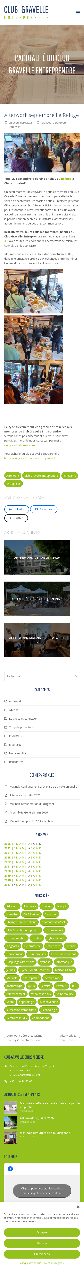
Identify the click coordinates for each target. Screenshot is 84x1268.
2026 (7, 844)
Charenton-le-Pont (53, 922)
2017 (7, 884)
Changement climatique (21, 922)
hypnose (45, 962)
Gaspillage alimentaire (20, 962)
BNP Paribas (31, 914)
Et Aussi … (15, 736)
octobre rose (53, 978)
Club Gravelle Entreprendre (41, 475)
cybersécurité (55, 938)
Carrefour (51, 914)
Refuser (42, 1243)
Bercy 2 (61, 906)
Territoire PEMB (16, 1018)
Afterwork (15, 126)
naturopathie (31, 978)
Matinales (15, 744)
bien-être (12, 914)
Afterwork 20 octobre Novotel (65, 1038)
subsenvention (49, 1002)
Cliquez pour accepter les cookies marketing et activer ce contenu (42, 1191)
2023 (7, 857)
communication (16, 938)
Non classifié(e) (19, 753)
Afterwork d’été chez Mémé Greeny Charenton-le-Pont (23, 1038)
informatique (64, 962)
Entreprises (13, 484)
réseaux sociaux (41, 994)
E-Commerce (32, 946)
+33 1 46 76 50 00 (21, 1081)
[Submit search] (76, 677)
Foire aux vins (37, 954)
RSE (74, 986)
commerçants (54, 930)
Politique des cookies (30, 1263)
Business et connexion (23, 718)
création (37, 938)
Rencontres (16, 762)
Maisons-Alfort (64, 970)
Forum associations (63, 954)
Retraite (45, 986)
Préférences (42, 1254)
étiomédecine (40, 1018)
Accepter (42, 1232)
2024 (7, 853)
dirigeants (69, 475)
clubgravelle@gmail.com (19, 445)
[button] (78, 1207)
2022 (7, 862)
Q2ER (31, 986)
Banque (46, 906)
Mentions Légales (53, 1263)
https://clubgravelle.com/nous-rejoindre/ (29, 458)
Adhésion (12, 906)
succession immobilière (21, 1010)
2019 (7, 875)
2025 (7, 848)
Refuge (66, 178)
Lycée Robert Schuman (35, 970)
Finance (71, 946)
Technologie (49, 1010)
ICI (6, 241)
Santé (10, 1002)
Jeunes (10, 970)
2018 (7, 880)
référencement (15, 994)
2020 (7, 871)
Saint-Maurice (65, 994)
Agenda (14, 710)
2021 (7, 866)
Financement (14, 954)
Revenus (61, 986)
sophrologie (26, 1002)
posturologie (14, 986)
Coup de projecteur (21, 727)
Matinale (11, 978)
